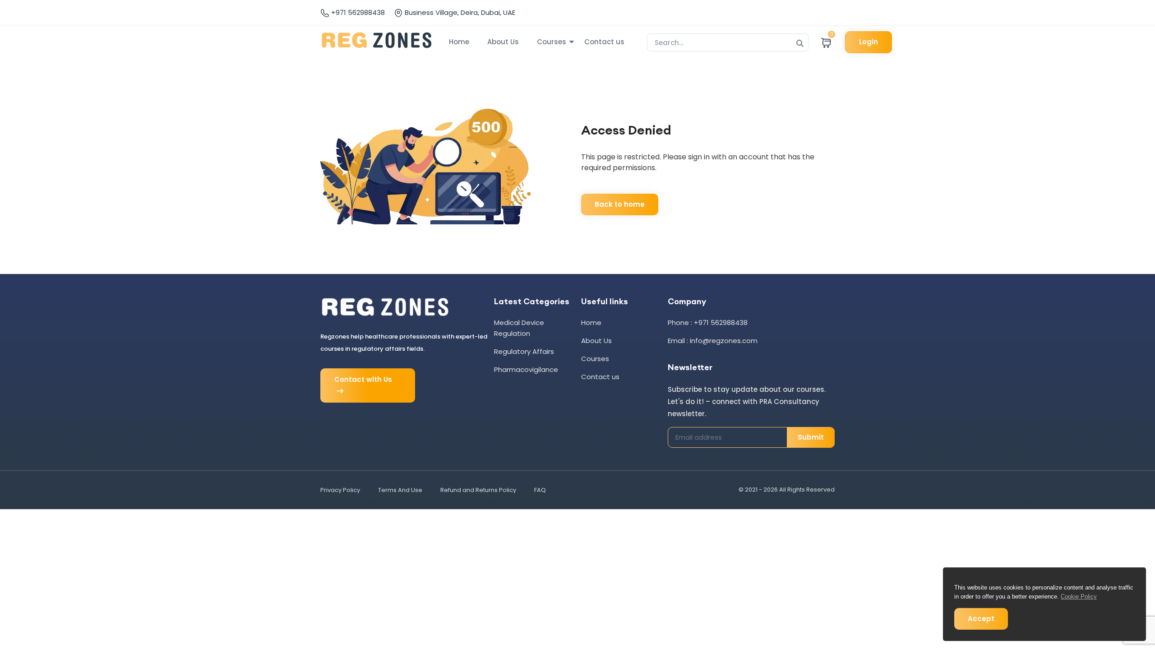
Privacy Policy (340, 490)
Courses (551, 41)
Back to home (620, 204)
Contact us (604, 41)
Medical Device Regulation (519, 328)
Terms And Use (400, 490)
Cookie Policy (1079, 596)
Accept (981, 618)
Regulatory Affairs (524, 351)
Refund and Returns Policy (478, 490)
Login (868, 41)
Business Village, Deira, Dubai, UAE (459, 12)
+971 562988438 (357, 12)
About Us (503, 41)
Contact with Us (363, 379)
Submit (811, 437)
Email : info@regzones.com (713, 340)
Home (459, 41)
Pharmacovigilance (526, 369)
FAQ (540, 490)
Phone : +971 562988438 (708, 322)
